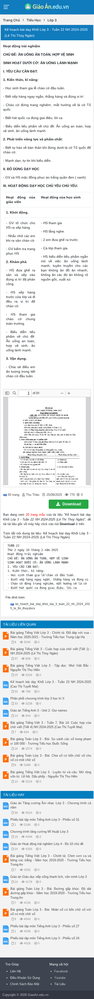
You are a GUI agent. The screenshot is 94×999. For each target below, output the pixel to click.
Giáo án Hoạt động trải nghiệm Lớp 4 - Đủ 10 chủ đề (46, 844)
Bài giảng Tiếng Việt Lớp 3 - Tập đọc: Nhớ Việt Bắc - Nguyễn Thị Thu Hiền (50, 668)
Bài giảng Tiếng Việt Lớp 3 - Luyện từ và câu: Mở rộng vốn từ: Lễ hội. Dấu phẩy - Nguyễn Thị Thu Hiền (50, 774)
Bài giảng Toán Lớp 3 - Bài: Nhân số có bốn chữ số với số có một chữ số (50, 912)
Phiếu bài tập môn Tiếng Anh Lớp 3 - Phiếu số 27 (44, 926)
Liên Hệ (15, 971)
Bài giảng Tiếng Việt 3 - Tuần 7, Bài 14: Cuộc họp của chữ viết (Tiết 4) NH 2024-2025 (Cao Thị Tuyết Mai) (50, 725)
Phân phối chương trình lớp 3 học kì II (37, 698)
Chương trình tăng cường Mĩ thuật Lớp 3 (39, 831)
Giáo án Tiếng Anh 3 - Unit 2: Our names (38, 710)
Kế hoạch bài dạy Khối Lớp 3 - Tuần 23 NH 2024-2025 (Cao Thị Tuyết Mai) (50, 684)
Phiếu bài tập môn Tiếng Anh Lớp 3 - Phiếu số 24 (44, 938)
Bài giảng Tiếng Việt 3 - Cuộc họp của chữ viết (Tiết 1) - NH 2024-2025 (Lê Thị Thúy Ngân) (50, 651)
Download (71, 504)
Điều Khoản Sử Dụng (25, 978)
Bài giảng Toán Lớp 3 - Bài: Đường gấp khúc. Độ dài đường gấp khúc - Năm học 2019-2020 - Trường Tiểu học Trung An (50, 893)
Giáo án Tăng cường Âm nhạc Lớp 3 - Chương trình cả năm (50, 805)
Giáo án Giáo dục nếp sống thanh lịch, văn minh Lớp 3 (48, 877)
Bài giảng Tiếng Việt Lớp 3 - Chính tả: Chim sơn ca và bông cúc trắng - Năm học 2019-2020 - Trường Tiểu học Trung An (50, 860)
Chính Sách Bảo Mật (24, 984)
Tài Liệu (59, 984)
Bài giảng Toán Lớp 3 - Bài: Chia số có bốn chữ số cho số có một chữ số (50, 758)
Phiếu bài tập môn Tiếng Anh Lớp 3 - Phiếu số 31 (44, 819)
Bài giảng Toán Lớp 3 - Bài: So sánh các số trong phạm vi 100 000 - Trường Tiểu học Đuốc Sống (50, 741)
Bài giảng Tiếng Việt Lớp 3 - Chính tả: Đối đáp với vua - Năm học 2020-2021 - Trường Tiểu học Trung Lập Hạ (50, 635)
